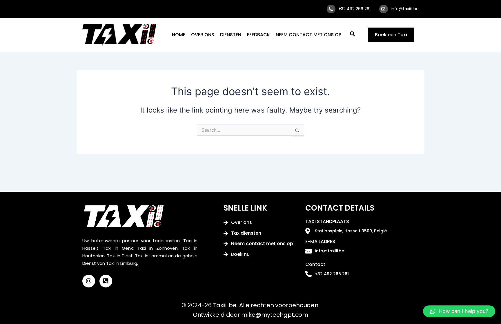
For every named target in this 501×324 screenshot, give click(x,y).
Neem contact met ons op (308, 34)
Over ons (202, 34)
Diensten (230, 34)
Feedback (258, 34)
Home (178, 34)
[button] (459, 311)
